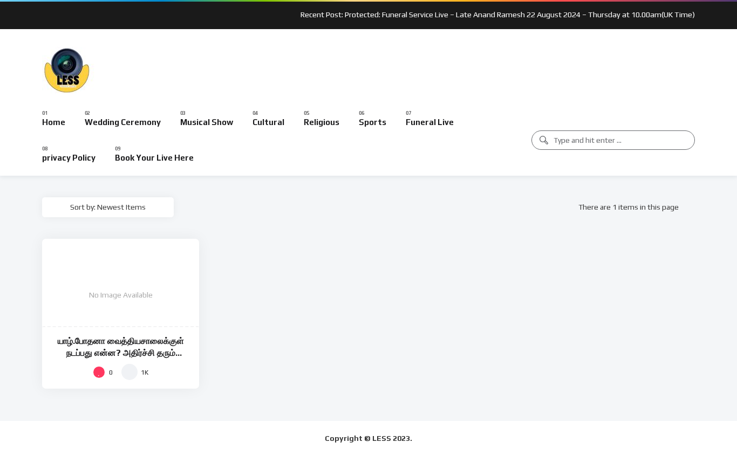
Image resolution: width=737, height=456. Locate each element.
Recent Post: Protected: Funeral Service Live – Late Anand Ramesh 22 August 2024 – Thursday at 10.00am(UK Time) (498, 14)
